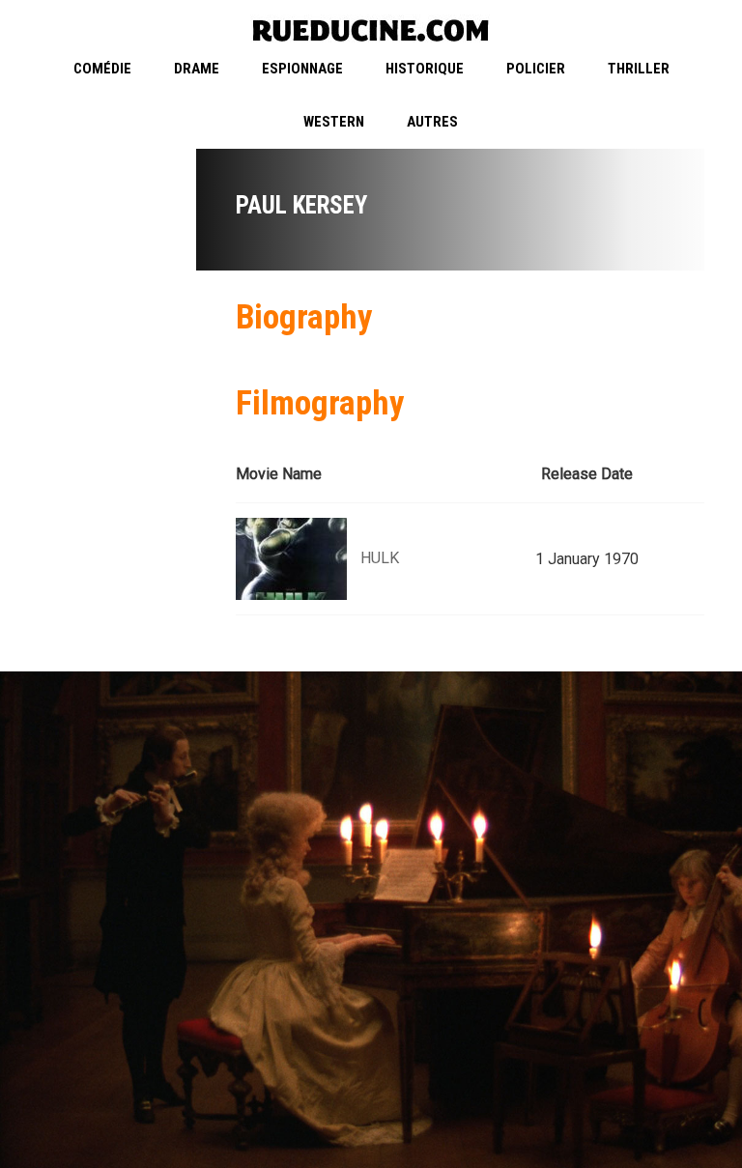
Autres (432, 121)
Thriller (639, 68)
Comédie (102, 68)
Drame (196, 68)
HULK (379, 558)
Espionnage (302, 68)
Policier (535, 68)
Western (333, 121)
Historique (424, 68)
